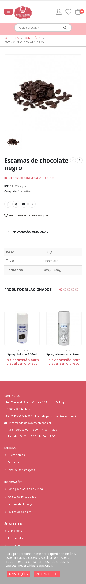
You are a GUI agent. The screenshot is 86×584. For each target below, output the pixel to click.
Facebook (7, 204)
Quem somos (16, 455)
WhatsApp (32, 204)
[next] (80, 160)
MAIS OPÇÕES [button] (18, 574)
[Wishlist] (68, 12)
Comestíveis (25, 191)
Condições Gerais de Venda (25, 489)
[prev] (73, 160)
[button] (8, 12)
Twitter (15, 204)
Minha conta (15, 530)
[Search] (65, 27)
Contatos (13, 462)
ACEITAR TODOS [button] (47, 574)
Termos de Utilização (20, 504)
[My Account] (58, 12)
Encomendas (15, 538)
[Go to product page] (22, 328)
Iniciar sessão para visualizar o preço (29, 178)
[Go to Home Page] (5, 38)
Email (24, 204)
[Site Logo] (23, 12)
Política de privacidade (21, 496)
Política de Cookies (19, 512)
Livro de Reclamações (21, 470)
